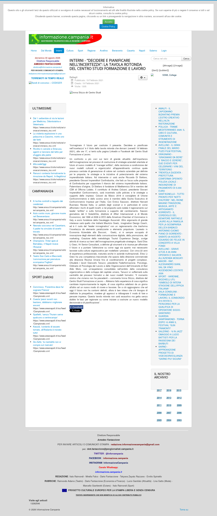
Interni (59, 50)
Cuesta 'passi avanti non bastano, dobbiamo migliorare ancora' (47, 302)
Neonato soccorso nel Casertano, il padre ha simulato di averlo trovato (49, 228)
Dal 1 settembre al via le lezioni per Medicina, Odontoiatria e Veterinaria (48, 121)
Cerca (186, 58)
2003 (179, 420)
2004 (168, 420)
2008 (159, 412)
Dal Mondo (46, 50)
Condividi (76, 307)
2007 (168, 412)
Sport (80, 50)
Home (34, 50)
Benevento (117, 50)
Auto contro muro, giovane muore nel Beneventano (49, 215)
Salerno (153, 50)
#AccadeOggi (39, 164)
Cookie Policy (108, 26)
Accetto (108, 21)
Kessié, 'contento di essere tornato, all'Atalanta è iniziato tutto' (47, 329)
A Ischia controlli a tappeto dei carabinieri (48, 202)
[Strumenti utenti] (142, 77)
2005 (159, 420)
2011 (159, 405)
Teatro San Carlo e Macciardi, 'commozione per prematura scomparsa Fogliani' (47, 259)
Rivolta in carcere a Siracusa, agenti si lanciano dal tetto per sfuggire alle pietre (48, 151)
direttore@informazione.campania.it (47, 67)
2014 (159, 397)
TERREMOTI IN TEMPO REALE (47, 78)
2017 (159, 390)
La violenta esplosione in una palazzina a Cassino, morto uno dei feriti (48, 136)
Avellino (104, 50)
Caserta (131, 50)
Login (164, 50)
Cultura (69, 50)
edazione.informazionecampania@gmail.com (47, 73)
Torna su (184, 509)
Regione (91, 50)
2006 (179, 412)
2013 (168, 397)
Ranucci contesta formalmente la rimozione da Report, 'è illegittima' (49, 175)
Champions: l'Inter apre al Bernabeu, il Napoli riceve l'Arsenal (45, 243)
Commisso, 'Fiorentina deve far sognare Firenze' (48, 288)
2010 (168, 405)
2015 (178, 390)
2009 (179, 405)
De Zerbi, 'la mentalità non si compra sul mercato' (47, 343)
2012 (179, 397)
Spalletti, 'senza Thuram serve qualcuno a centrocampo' (48, 316)
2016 (168, 390)
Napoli (142, 50)
